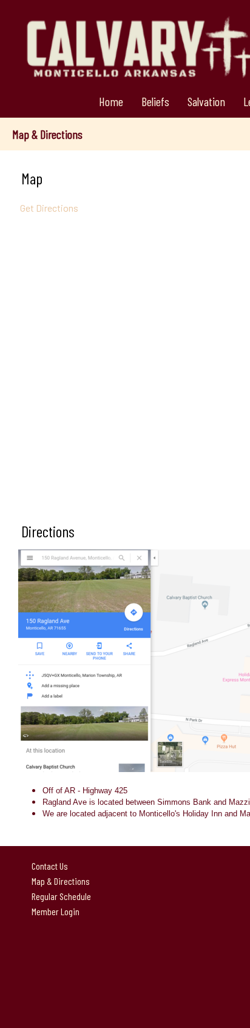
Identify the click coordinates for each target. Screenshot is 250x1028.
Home (111, 101)
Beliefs (155, 101)
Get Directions (48, 207)
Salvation (206, 101)
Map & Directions (59, 881)
